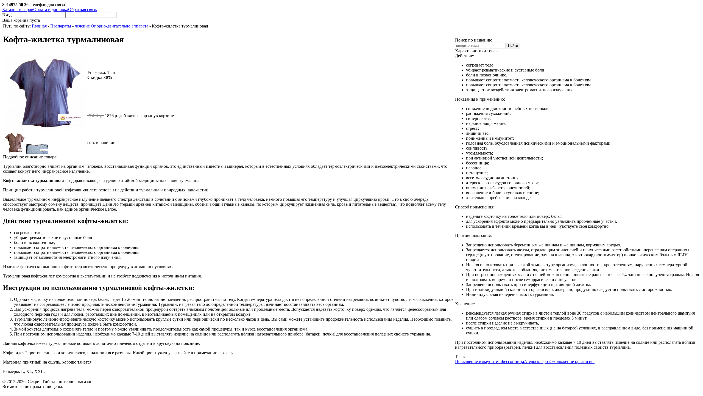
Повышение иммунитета (478, 361)
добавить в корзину (137, 115)
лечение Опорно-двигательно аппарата (111, 26)
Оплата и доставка (50, 9)
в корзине (165, 115)
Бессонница (513, 361)
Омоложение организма (572, 361)
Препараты (60, 26)
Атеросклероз (536, 361)
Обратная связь (82, 9)
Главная (39, 26)
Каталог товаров (17, 9)
